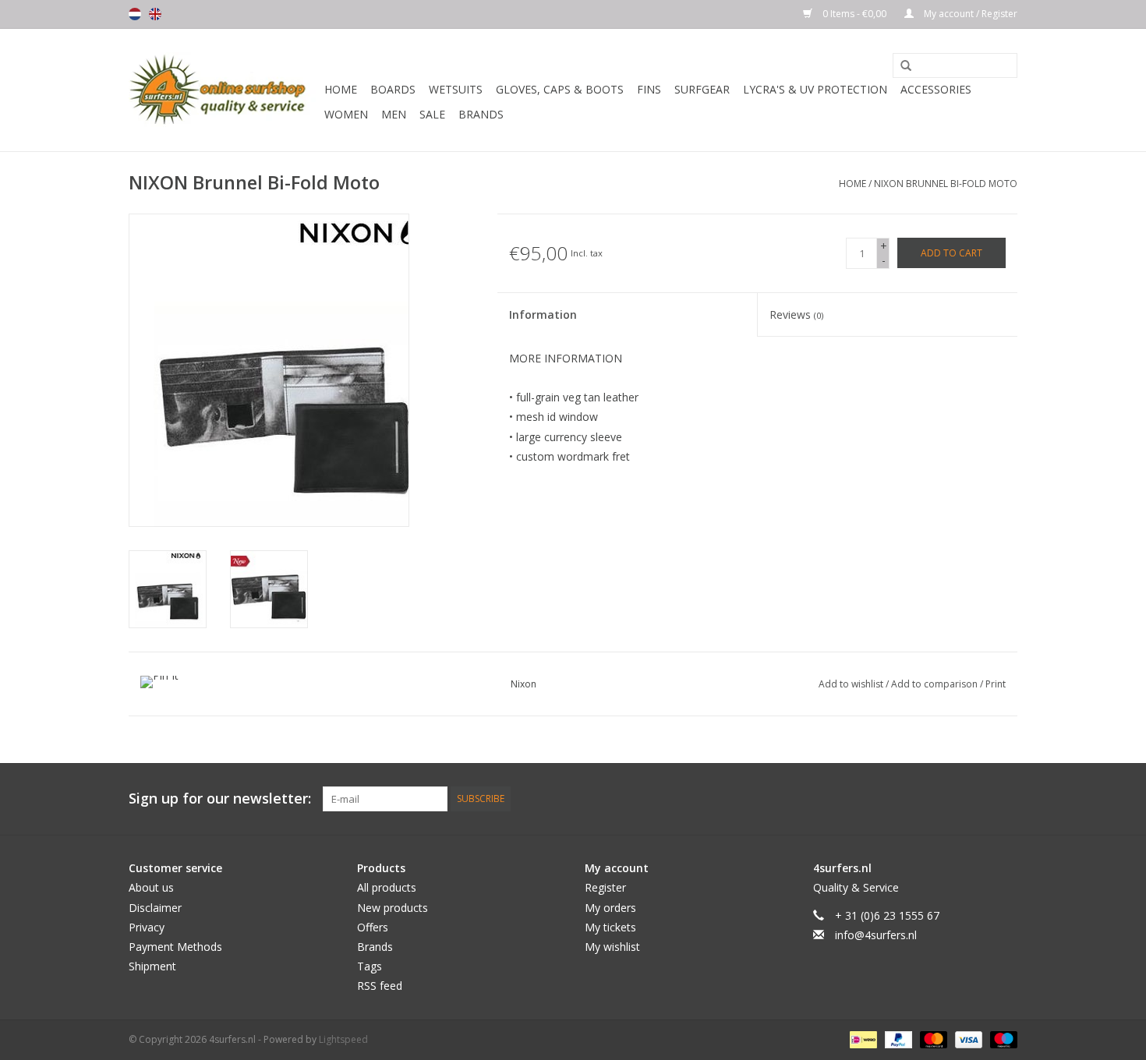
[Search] (900, 66)
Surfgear (702, 89)
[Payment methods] (861, 1038)
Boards (393, 89)
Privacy (146, 927)
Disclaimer (155, 907)
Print (995, 684)
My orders (610, 907)
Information (543, 314)
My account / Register (969, 13)
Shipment (152, 966)
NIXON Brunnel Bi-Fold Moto (945, 183)
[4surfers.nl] (224, 90)
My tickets (610, 927)
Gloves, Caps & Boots (560, 89)
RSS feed (379, 985)
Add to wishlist (852, 684)
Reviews (796, 314)
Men (393, 114)
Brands (481, 114)
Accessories (935, 89)
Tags (369, 966)
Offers (372, 927)
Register (605, 887)
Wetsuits (456, 89)
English (155, 14)
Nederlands (135, 14)
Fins (649, 89)
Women (346, 114)
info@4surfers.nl (876, 935)
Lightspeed (343, 1039)
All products (386, 887)
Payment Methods (175, 946)
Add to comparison (935, 684)
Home (340, 89)
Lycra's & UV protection (815, 89)
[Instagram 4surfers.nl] (1004, 798)
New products (392, 907)
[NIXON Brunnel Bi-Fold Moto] (168, 589)
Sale (432, 114)
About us (151, 887)
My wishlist (612, 946)
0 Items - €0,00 (854, 13)
